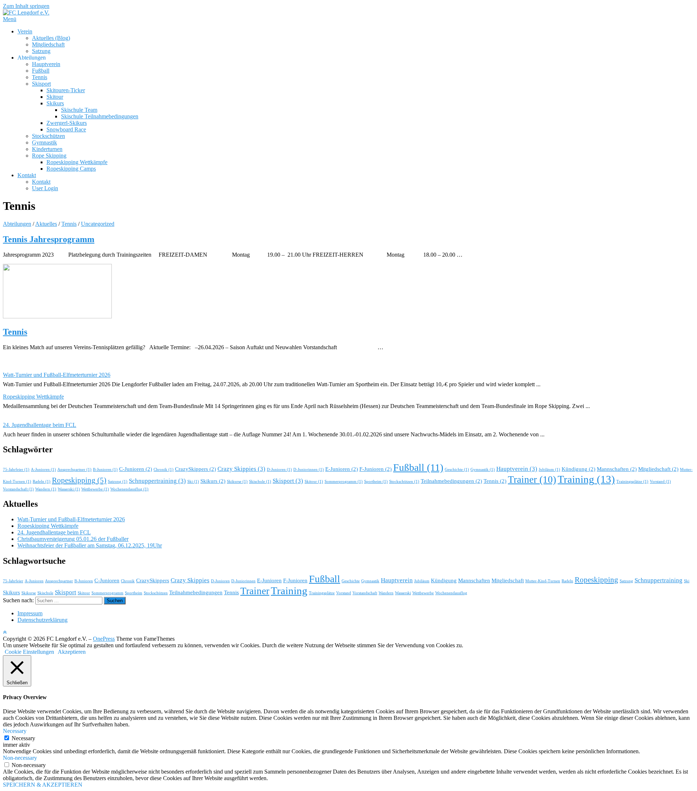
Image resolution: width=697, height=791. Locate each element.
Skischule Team (79, 110)
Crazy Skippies (241, 468)
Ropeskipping (79, 480)
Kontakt (26, 175)
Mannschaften (617, 469)
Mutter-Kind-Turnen (542, 581)
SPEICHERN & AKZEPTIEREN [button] (42, 785)
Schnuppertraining (157, 480)
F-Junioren (375, 469)
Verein (24, 31)
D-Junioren (279, 470)
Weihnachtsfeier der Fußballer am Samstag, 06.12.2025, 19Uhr (89, 545)
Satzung (41, 51)
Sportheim (376, 482)
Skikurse (237, 482)
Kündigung (578, 469)
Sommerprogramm (344, 482)
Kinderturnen (47, 149)
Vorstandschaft (18, 489)
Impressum (29, 613)
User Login (45, 188)
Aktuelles (46, 224)
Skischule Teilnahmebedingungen (99, 116)
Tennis (39, 77)
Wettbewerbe (95, 489)
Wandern (45, 489)
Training (586, 479)
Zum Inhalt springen (26, 6)
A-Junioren (43, 470)
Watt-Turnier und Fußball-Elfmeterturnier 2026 (56, 375)
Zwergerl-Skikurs (66, 123)
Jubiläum (549, 470)
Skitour (54, 97)
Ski (193, 482)
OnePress (104, 639)
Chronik (164, 470)
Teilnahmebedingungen (451, 481)
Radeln (41, 482)
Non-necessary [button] (20, 758)
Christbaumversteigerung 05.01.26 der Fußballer (73, 539)
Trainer (532, 479)
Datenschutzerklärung (42, 620)
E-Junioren (341, 469)
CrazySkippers (195, 469)
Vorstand (660, 482)
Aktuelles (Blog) (51, 38)
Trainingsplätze (632, 482)
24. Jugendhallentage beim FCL (39, 425)
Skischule (260, 482)
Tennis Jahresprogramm (48, 239)
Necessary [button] (15, 731)
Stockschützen (48, 136)
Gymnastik (44, 142)
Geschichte (457, 470)
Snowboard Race (66, 129)
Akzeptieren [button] (72, 652)
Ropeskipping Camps (71, 169)
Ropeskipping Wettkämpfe (76, 162)
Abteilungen (17, 224)
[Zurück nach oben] (5, 632)
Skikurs (55, 103)
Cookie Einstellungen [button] (29, 652)
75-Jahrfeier (16, 470)
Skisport (41, 84)
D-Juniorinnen (308, 470)
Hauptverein (46, 64)
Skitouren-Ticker (65, 90)
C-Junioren (135, 469)
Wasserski (69, 489)
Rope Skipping (49, 155)
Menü (9, 19)
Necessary (23, 738)
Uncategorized (97, 224)
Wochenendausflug (129, 489)
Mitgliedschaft (48, 44)
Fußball (40, 71)
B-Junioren (105, 470)
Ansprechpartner (74, 470)
